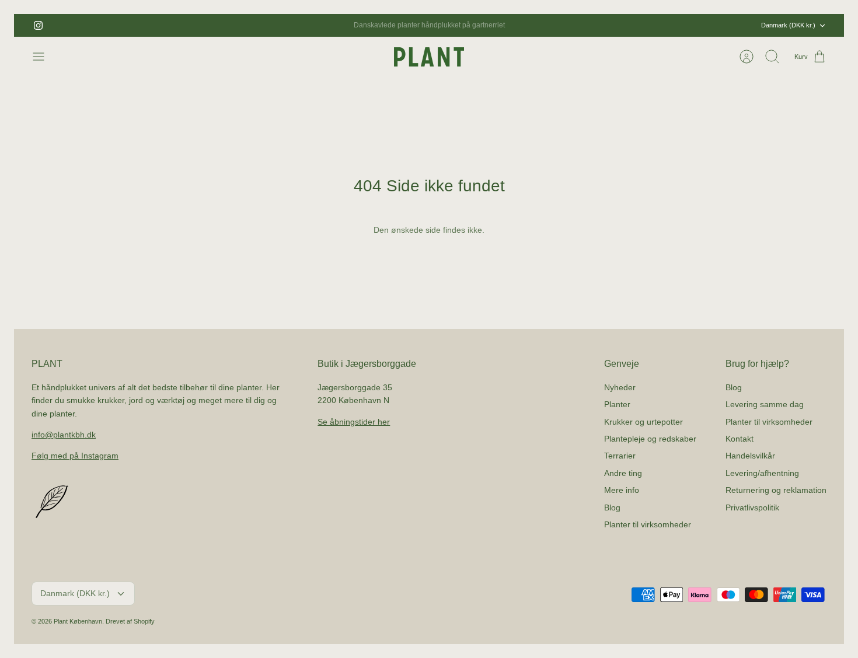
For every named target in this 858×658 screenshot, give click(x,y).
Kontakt (740, 438)
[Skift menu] (44, 57)
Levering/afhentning (762, 473)
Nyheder (620, 387)
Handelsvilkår (750, 455)
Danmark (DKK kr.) (788, 25)
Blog (612, 507)
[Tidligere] (303, 25)
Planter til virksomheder (647, 524)
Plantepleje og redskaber (650, 438)
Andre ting (623, 473)
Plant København (78, 621)
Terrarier (620, 455)
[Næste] (554, 25)
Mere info (621, 490)
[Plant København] (429, 56)
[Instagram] (38, 25)
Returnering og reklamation (776, 490)
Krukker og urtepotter (643, 421)
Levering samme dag (765, 404)
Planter (617, 404)
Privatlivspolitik (752, 507)
